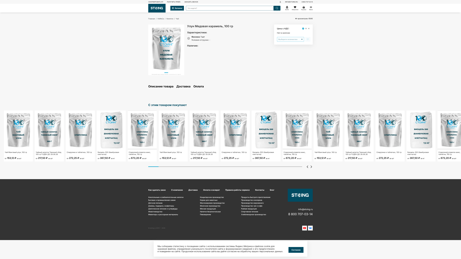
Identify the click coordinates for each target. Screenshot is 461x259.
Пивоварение (205, 214)
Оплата (198, 86)
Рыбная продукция (249, 209)
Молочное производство (210, 206)
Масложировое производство (212, 203)
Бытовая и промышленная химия (162, 200)
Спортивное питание (249, 212)
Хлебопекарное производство (253, 214)
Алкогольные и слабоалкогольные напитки (165, 197)
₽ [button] (303, 28)
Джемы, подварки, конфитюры (161, 206)
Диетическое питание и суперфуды (162, 209)
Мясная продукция (208, 209)
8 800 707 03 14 (307, 2)
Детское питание (155, 203)
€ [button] (308, 28)
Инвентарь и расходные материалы (163, 214)
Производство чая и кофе (251, 206)
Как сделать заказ (157, 190)
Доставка (183, 86)
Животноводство (155, 212)
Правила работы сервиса (237, 190)
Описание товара (160, 86)
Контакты (259, 190)
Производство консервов (251, 200)
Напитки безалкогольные (210, 212)
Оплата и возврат (211, 190)
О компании (177, 190)
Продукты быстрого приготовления (255, 197)
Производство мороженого (252, 203)
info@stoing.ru (291, 2)
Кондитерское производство (212, 197)
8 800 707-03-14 (300, 214)
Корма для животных (209, 200)
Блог (272, 190)
